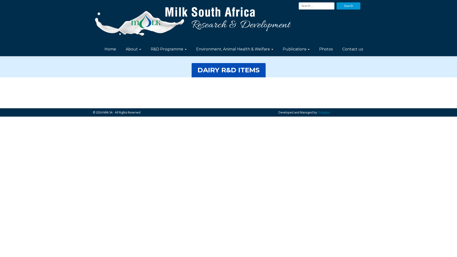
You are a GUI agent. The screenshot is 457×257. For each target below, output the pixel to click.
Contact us (352, 49)
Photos (326, 49)
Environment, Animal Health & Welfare (233, 49)
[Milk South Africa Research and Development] (194, 21)
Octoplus (324, 112)
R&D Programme (167, 49)
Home (110, 49)
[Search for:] (316, 6)
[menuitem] (110, 49)
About (132, 49)
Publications (295, 49)
